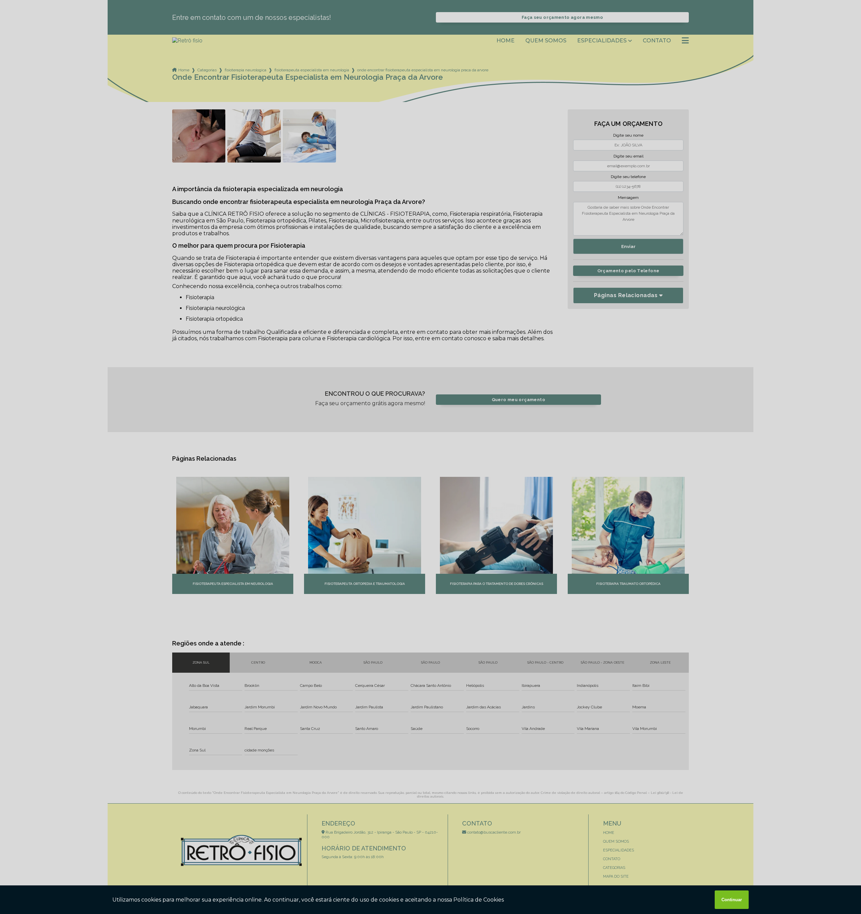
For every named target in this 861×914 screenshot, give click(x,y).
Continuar (731, 899)
